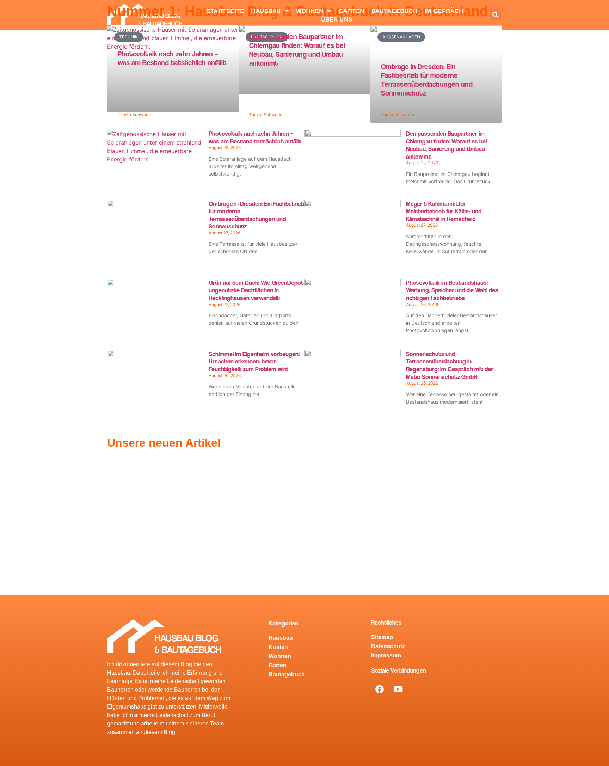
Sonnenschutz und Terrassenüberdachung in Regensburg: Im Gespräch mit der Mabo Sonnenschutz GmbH (449, 365)
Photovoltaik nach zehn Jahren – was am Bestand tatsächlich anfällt (172, 58)
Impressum (386, 655)
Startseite (225, 10)
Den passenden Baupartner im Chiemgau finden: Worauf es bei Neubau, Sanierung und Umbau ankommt (297, 50)
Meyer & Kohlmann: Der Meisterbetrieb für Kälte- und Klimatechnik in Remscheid (443, 211)
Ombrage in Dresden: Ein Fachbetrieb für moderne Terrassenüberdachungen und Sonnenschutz (427, 80)
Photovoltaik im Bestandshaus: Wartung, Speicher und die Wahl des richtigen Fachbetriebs (452, 290)
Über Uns (337, 19)
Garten (352, 10)
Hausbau (266, 10)
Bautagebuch (395, 10)
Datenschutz (388, 646)
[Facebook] (379, 689)
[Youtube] (398, 689)
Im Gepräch (444, 10)
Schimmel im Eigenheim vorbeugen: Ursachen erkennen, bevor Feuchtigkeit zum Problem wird (254, 361)
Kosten (278, 647)
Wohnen (310, 10)
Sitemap (382, 637)
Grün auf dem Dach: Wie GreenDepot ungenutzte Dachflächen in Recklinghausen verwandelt (256, 290)
